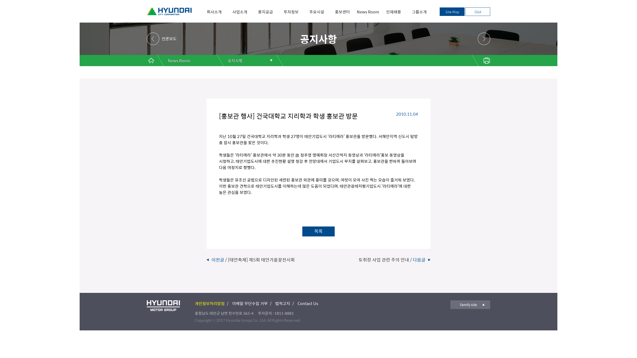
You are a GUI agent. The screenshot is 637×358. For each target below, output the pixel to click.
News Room (368, 12)
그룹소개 (419, 12)
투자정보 (291, 12)
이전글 (253, 259)
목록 (318, 231)
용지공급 (265, 12)
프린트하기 (480, 60)
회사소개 (214, 12)
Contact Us (308, 303)
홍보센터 (342, 12)
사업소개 (239, 12)
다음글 (392, 259)
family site (468, 304)
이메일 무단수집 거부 (250, 303)
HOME (151, 60)
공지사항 (235, 60)
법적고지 (282, 303)
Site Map (452, 11)
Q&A (478, 11)
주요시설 (316, 12)
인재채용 (393, 12)
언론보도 (169, 39)
